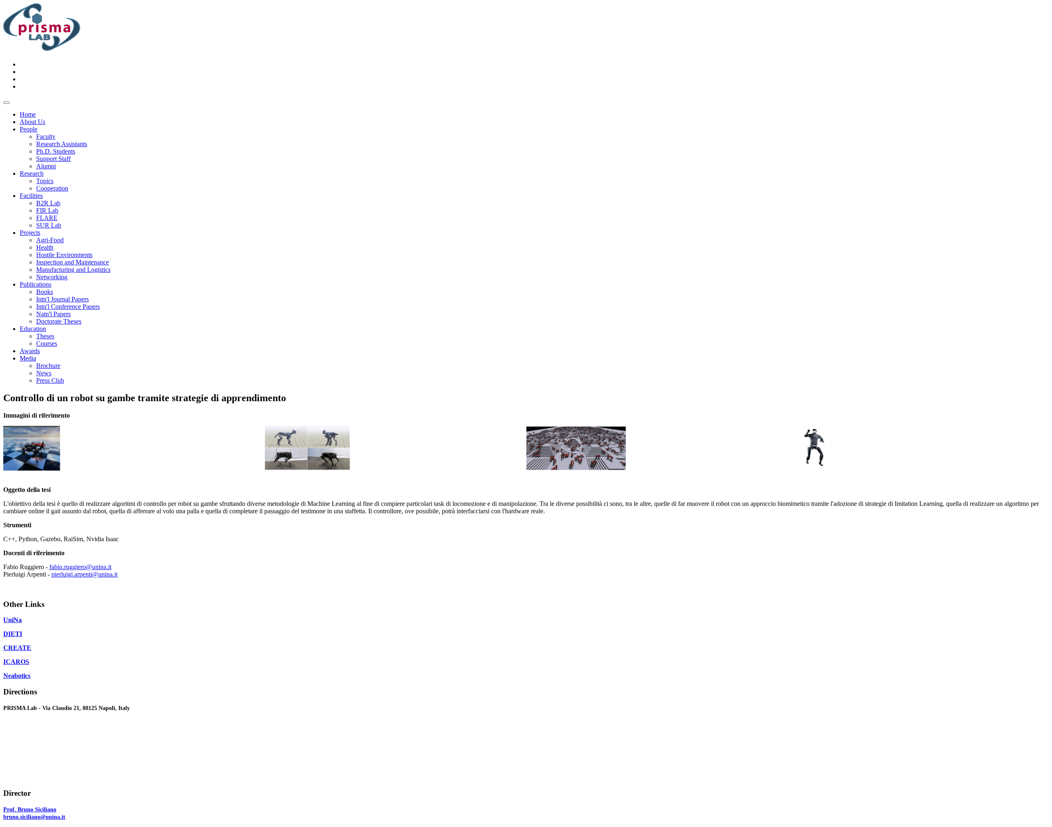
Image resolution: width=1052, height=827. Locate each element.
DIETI (12, 633)
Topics (44, 180)
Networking (51, 276)
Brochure (48, 365)
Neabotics (16, 675)
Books (44, 291)
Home (28, 114)
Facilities (31, 195)
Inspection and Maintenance (72, 262)
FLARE (47, 217)
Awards (30, 350)
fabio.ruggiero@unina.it (80, 566)
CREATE (17, 647)
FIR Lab (47, 210)
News (43, 373)
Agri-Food (50, 240)
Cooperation (52, 188)
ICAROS (16, 661)
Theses (45, 336)
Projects (30, 232)
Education (33, 328)
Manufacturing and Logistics (73, 269)
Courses (46, 343)
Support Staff (53, 158)
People (28, 129)
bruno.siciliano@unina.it (34, 817)
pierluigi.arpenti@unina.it (84, 574)
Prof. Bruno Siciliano (29, 809)
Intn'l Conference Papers (68, 306)
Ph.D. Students (55, 151)
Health (44, 247)
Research (32, 173)
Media (28, 358)
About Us (32, 121)
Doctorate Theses (58, 321)
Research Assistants (61, 143)
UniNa (12, 619)
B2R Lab (48, 203)
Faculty (45, 136)
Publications (35, 284)
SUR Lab (48, 225)
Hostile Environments (64, 254)
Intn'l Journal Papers (62, 299)
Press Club (50, 380)
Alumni (46, 166)
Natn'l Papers (53, 313)
